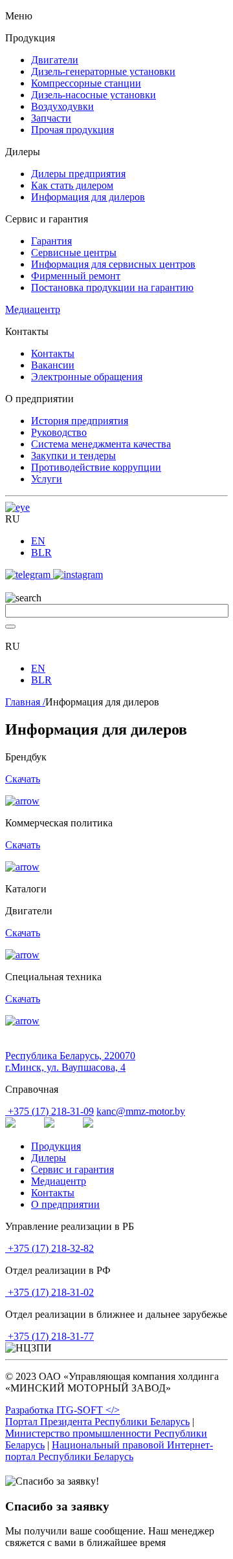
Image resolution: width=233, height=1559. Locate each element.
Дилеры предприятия (78, 173)
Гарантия (51, 240)
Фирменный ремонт (75, 275)
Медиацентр (32, 309)
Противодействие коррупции (96, 467)
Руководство (59, 432)
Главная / (25, 701)
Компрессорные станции (86, 83)
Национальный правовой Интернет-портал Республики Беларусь (109, 1450)
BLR (41, 552)
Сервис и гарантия (72, 1169)
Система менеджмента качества (101, 443)
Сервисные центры (73, 252)
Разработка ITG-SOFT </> (62, 1409)
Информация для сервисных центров (113, 264)
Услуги (46, 478)
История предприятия (79, 420)
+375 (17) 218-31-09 (49, 1111)
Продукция (56, 1146)
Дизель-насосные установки (93, 94)
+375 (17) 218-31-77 (49, 1336)
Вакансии (52, 365)
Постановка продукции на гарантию (112, 287)
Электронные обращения (86, 376)
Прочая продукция (72, 129)
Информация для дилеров (88, 196)
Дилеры (48, 1157)
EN (38, 540)
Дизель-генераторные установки (103, 71)
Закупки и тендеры (73, 455)
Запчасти (51, 118)
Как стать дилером (72, 185)
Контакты (52, 353)
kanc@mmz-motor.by (140, 1111)
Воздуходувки (62, 106)
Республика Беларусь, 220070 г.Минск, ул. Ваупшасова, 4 (70, 1061)
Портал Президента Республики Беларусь (97, 1421)
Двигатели (54, 59)
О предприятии (65, 1204)
